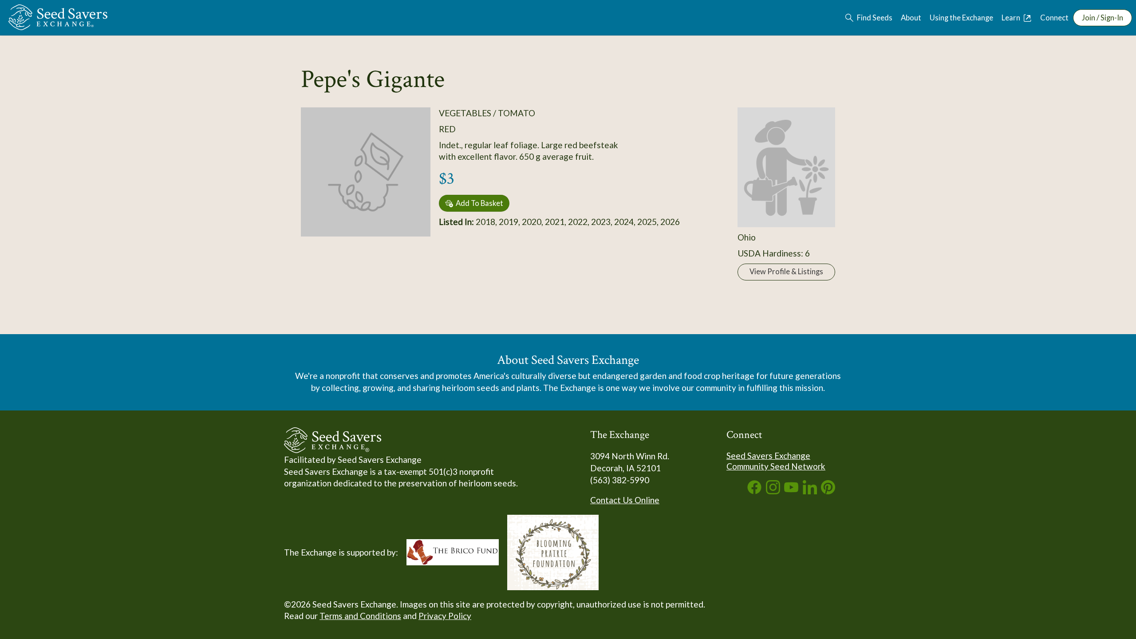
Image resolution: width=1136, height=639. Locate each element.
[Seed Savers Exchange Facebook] (754, 491)
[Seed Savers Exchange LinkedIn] (810, 491)
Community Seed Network (775, 466)
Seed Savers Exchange (768, 455)
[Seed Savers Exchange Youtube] (791, 491)
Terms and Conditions (360, 616)
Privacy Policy (444, 616)
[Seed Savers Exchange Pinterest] (828, 491)
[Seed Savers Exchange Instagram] (773, 491)
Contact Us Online (624, 500)
